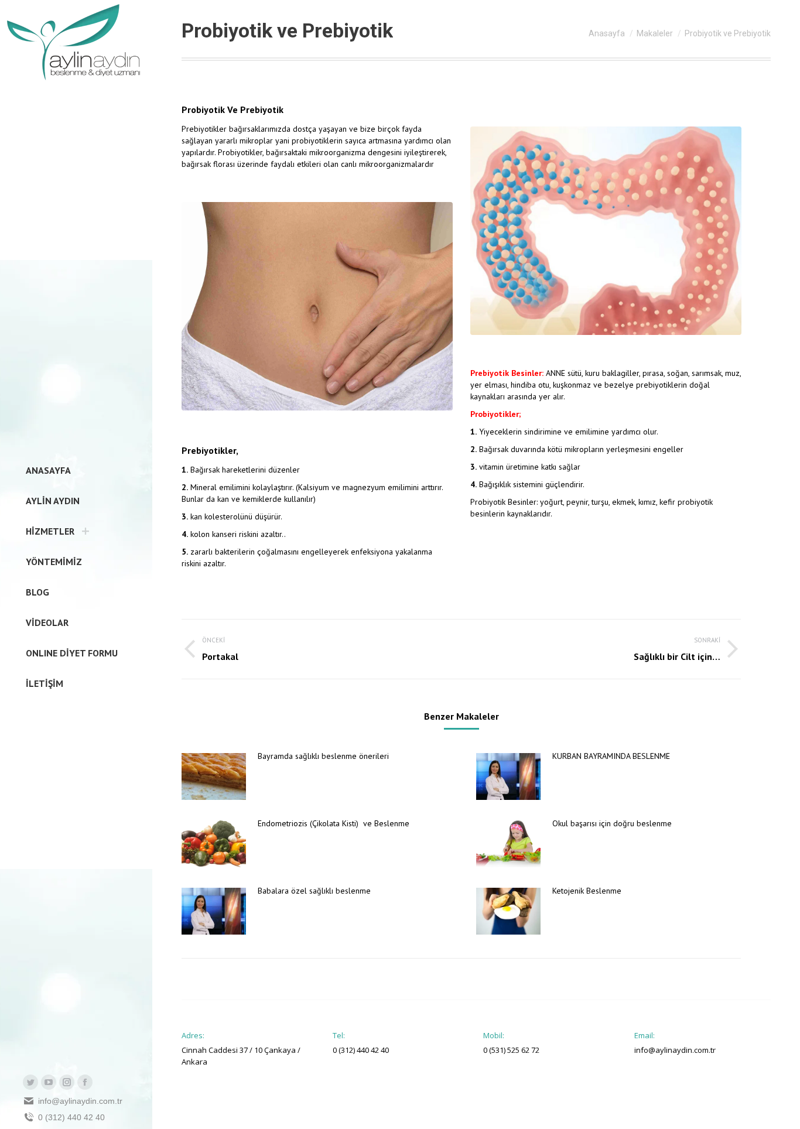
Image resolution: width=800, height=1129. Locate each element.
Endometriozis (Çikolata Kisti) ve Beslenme (335, 823)
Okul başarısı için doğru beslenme (612, 823)
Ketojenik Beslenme (586, 890)
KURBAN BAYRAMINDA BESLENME (611, 756)
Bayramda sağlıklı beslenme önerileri (323, 756)
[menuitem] (45, 470)
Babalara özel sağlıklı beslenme (314, 890)
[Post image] (214, 776)
